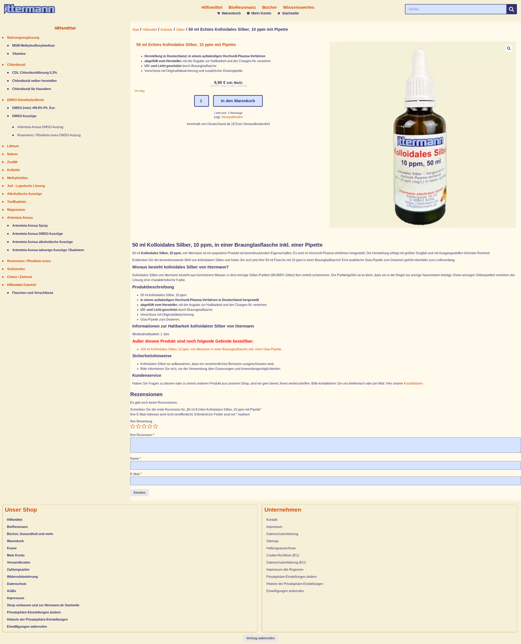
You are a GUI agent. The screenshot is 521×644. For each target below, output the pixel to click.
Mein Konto (16, 555)
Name (135, 458)
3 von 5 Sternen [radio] (144, 426)
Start (135, 29)
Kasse (12, 548)
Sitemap (272, 541)
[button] (509, 48)
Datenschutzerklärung (282, 534)
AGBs (11, 591)
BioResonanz (17, 527)
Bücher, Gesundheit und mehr (30, 534)
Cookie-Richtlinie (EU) (282, 555)
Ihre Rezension (142, 435)
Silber (180, 29)
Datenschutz (16, 584)
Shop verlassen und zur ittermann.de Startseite (43, 605)
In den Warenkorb (238, 101)
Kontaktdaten (414, 383)
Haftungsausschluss (281, 548)
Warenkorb (15, 541)
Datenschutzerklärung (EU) (286, 562)
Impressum (15, 598)
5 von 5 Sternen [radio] (155, 426)
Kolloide (167, 29)
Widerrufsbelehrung (22, 576)
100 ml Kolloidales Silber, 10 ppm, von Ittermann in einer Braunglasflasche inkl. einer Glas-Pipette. (211, 349)
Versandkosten (232, 117)
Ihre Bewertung (141, 421)
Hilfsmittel (150, 29)
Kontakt (271, 519)
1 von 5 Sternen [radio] (132, 426)
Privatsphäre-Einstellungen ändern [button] (34, 612)
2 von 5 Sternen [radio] (138, 426)
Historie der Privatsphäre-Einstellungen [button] (37, 619)
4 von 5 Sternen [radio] (149, 426)
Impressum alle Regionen (284, 569)
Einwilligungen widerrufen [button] (27, 626)
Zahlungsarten (18, 569)
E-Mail (136, 474)
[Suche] (511, 9)
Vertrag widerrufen (260, 638)
